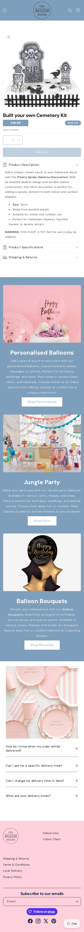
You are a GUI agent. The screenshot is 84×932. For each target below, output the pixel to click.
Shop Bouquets (42, 645)
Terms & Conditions (16, 864)
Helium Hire (51, 833)
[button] (4, 10)
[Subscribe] (76, 901)
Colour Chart (51, 839)
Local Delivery (12, 870)
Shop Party (42, 521)
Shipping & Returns (16, 858)
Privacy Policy (12, 877)
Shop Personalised (42, 402)
